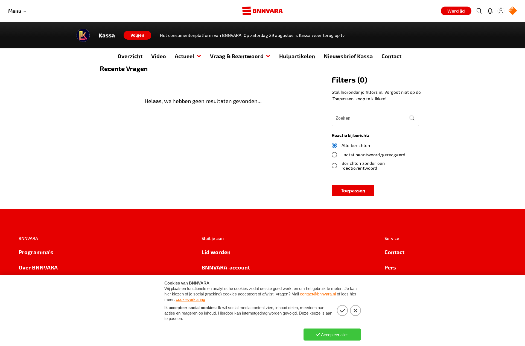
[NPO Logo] (513, 11)
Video (158, 56)
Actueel (184, 56)
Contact (391, 56)
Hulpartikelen (297, 56)
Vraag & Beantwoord (237, 56)
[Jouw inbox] (490, 10)
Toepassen (353, 190)
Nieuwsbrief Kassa (348, 56)
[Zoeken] (479, 11)
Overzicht (130, 56)
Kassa (106, 35)
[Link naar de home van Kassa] (83, 35)
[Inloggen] (501, 11)
